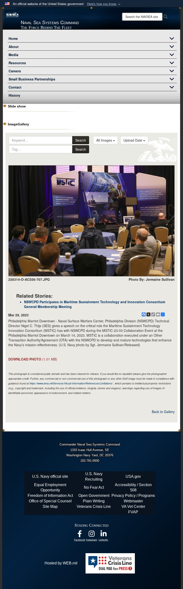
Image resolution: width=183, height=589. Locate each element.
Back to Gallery (163, 411)
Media (13, 54)
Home (13, 38)
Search (80, 140)
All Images (104, 140)
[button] (104, 3)
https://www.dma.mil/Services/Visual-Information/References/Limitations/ (71, 383)
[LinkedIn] (103, 535)
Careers (15, 71)
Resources (17, 62)
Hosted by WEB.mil (61, 563)
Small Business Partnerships (32, 79)
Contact (15, 87)
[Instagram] (91, 535)
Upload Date (133, 140)
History (14, 95)
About (14, 46)
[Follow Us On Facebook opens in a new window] (80, 535)
